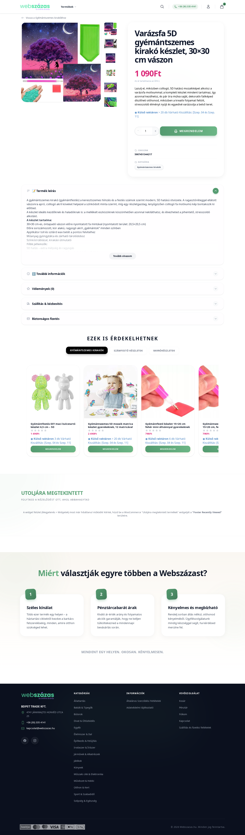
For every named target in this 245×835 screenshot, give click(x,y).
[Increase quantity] (155, 131)
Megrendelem (53, 449)
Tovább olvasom (122, 256)
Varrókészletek (164, 350)
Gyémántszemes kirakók (149, 167)
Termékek (67, 6)
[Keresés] (162, 6)
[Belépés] (208, 6)
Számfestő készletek (128, 350)
